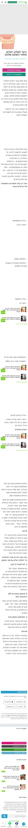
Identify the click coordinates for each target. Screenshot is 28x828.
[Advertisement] (14, 19)
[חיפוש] (4, 816)
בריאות (23, 59)
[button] (5, 2)
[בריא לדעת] (22, 2)
